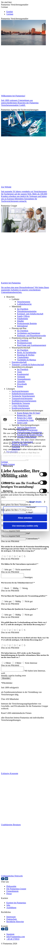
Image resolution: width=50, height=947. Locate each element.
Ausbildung (11, 907)
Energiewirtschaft (19, 362)
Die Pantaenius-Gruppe (16, 889)
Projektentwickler (24, 343)
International (22, 326)
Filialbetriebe (22, 318)
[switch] (43, 474)
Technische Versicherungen (23, 396)
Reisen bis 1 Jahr (24, 415)
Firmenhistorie (12, 891)
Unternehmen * (32, 538)
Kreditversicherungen (21, 408)
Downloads (22, 384)
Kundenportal (23, 374)
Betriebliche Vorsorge (21, 403)
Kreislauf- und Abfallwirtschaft (30, 314)
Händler (20, 321)
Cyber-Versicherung (20, 406)
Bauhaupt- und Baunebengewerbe (31, 335)
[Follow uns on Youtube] (3, 879)
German (9, 14)
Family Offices (23, 316)
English (9, 11)
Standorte (10, 934)
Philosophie (11, 886)
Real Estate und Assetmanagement (31, 345)
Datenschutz (11, 919)
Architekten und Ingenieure (28, 333)
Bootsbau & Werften (25, 355)
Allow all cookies (25, 510)
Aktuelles (21, 381)
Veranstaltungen (24, 379)
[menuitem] (27, 297)
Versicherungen (23, 302)
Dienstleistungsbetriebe (27, 311)
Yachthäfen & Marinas (26, 360)
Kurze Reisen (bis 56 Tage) (28, 413)
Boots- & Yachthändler (26, 352)
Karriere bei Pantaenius (16, 903)
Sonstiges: (28, 577)
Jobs (8, 905)
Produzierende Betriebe (27, 323)
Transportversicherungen (22, 398)
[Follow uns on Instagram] (6, 879)
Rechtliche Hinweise (15, 921)
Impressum (11, 917)
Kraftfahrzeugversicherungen (24, 401)
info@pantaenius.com (15, 936)
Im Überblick (22, 309)
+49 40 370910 (12, 939)
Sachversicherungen (20, 391)
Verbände (21, 377)
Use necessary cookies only (25, 525)
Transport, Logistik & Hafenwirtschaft (28, 364)
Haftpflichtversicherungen (23, 393)
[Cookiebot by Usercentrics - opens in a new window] (35, 419)
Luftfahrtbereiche (24, 304)
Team (19, 372)
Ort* (28, 533)
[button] (25, 3)
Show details (35, 502)
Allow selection (25, 518)
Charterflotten (23, 357)
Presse (9, 893)
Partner (20, 386)
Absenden (6, 678)
